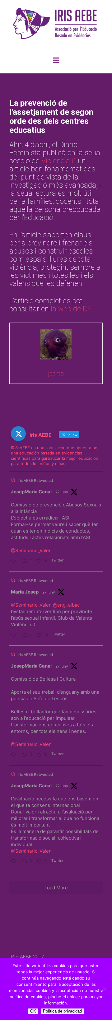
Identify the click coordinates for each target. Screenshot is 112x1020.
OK (33, 1011)
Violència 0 (58, 161)
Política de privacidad (62, 1011)
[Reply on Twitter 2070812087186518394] (15, 862)
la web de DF (71, 309)
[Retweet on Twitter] (13, 480)
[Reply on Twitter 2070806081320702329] (15, 755)
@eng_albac (66, 605)
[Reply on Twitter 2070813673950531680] (15, 561)
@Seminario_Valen (31, 550)
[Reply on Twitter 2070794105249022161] (15, 635)
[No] (104, 989)
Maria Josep (25, 592)
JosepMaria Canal (31, 492)
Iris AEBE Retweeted (35, 480)
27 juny (61, 492)
